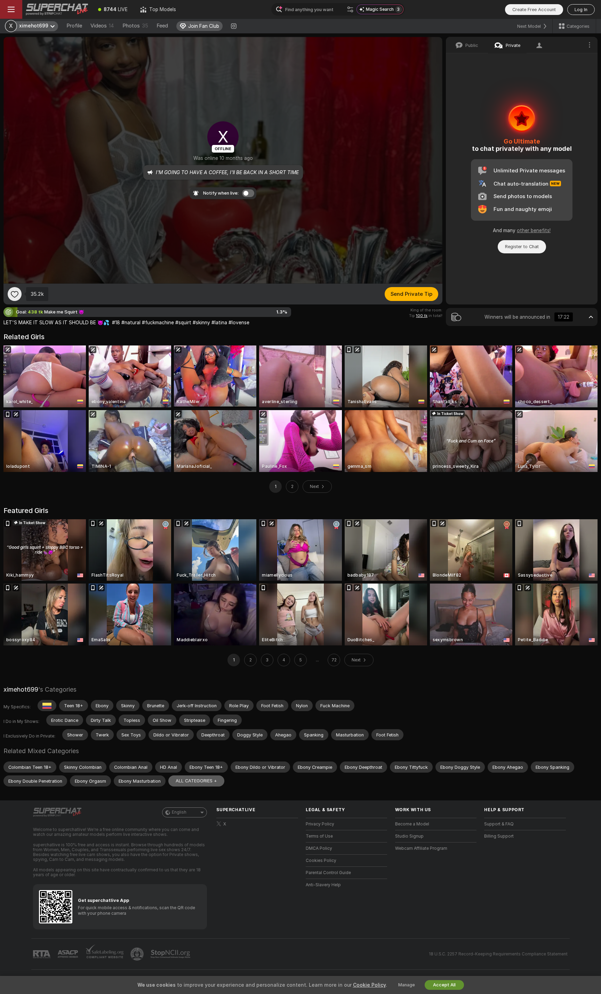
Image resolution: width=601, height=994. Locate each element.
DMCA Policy (319, 848)
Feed (162, 26)
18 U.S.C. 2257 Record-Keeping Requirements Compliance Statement (498, 954)
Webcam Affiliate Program (421, 848)
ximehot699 (20, 689)
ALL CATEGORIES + (196, 780)
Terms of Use (319, 836)
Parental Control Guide (328, 872)
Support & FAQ (499, 824)
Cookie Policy (369, 985)
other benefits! (534, 230)
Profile (74, 26)
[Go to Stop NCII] (171, 954)
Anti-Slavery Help (323, 884)
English (179, 812)
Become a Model (412, 824)
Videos (102, 26)
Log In (581, 9)
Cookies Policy (321, 860)
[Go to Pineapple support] (137, 954)
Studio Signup (409, 836)
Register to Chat (522, 246)
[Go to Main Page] (57, 9)
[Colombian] (47, 705)
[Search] (350, 9)
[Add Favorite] (15, 294)
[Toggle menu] (11, 9)
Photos (135, 26)
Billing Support (499, 836)
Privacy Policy (320, 824)
